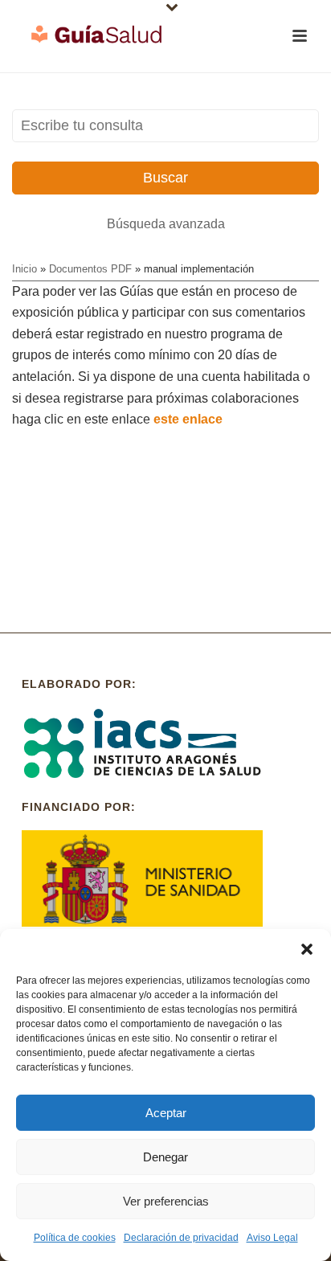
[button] (307, 949)
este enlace (188, 419)
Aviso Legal (272, 1237)
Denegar (165, 1157)
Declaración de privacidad (181, 1237)
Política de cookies (75, 1237)
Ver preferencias (166, 1201)
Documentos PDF (90, 269)
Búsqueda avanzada (166, 224)
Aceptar (165, 1113)
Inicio (24, 269)
